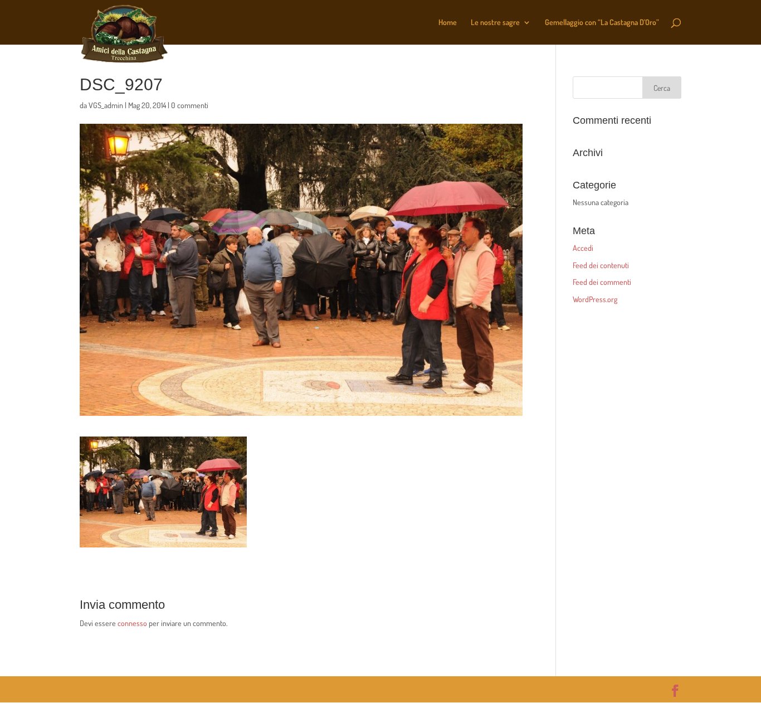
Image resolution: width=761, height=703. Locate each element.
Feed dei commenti (602, 282)
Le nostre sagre (495, 22)
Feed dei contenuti (601, 265)
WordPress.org (595, 299)
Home (447, 22)
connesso (132, 623)
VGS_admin (106, 105)
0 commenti (189, 105)
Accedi (583, 248)
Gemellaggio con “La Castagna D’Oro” (602, 22)
